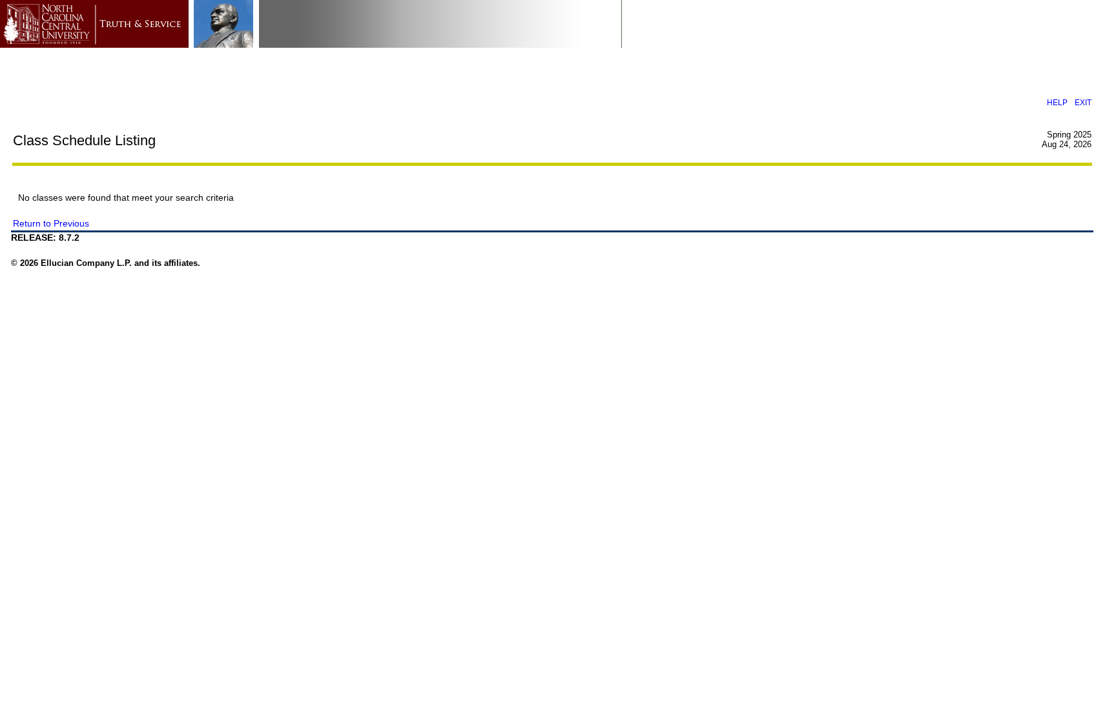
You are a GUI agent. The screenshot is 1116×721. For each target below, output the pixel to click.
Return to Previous (51, 223)
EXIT (1083, 102)
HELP (1057, 102)
